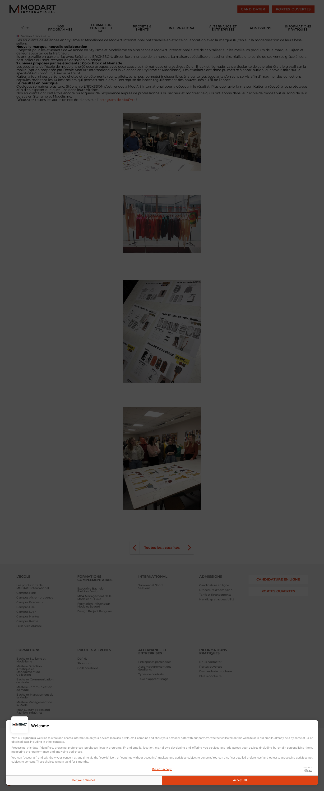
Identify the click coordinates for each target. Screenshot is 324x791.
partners (30, 738)
